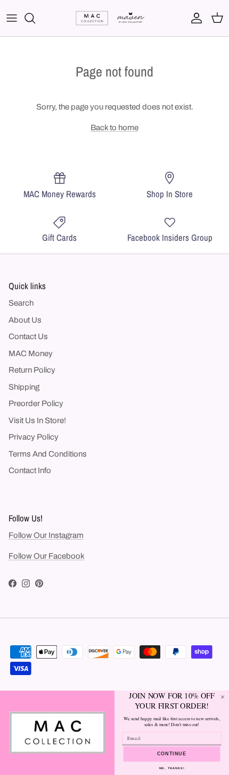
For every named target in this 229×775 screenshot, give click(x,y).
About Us (25, 320)
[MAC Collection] (114, 18)
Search (21, 303)
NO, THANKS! (172, 768)
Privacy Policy (34, 437)
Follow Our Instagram (46, 535)
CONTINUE (172, 754)
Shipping (24, 387)
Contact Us (28, 336)
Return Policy (32, 370)
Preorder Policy (36, 403)
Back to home (114, 127)
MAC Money (31, 353)
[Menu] (11, 18)
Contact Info (30, 470)
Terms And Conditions (48, 454)
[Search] (35, 18)
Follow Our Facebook (47, 556)
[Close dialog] (222, 697)
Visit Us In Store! (37, 420)
